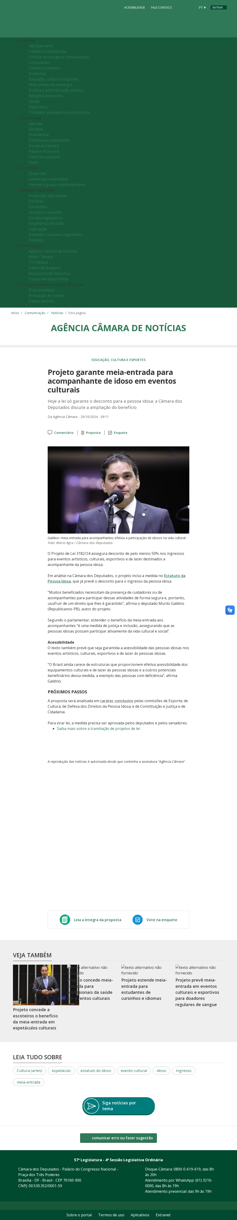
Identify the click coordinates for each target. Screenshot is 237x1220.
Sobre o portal (79, 1214)
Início (15, 313)
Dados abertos (41, 301)
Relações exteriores (46, 95)
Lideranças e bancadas (48, 179)
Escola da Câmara (44, 145)
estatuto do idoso (96, 1070)
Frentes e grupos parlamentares (57, 184)
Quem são (37, 173)
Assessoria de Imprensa (49, 273)
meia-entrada (28, 1082)
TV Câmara (38, 262)
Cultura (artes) (29, 1070)
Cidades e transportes (48, 51)
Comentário (64, 432)
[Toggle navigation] (222, 172)
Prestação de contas (46, 295)
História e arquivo (44, 156)
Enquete (120, 432)
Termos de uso (111, 1214)
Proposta (93, 432)
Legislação (38, 229)
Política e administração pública (56, 90)
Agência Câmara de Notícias (53, 251)
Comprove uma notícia (48, 278)
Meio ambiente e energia (50, 84)
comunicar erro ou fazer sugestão (122, 1137)
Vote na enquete (162, 919)
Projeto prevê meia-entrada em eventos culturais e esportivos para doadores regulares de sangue (197, 992)
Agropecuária (40, 45)
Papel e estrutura (44, 151)
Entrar (217, 7)
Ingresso (183, 1070)
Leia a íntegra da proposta (97, 919)
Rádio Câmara (41, 256)
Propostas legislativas (48, 195)
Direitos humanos (44, 68)
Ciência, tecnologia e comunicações (59, 56)
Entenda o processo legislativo (55, 234)
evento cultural (134, 1070)
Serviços (36, 129)
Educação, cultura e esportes (53, 79)
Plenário (36, 201)
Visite (33, 162)
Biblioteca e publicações (49, 140)
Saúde (34, 101)
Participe (36, 240)
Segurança (38, 106)
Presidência (39, 134)
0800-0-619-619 (187, 1169)
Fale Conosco (161, 7)
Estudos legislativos (46, 217)
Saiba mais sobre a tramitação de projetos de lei (98, 728)
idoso (161, 1070)
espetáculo (61, 1070)
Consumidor (39, 62)
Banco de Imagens (45, 267)
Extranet (163, 1214)
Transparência (41, 290)
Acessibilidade (134, 7)
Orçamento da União (47, 223)
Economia (37, 73)
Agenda (35, 123)
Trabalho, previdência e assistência (59, 112)
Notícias (57, 313)
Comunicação (35, 313)
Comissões (38, 206)
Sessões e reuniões (45, 212)
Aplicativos (140, 1214)
